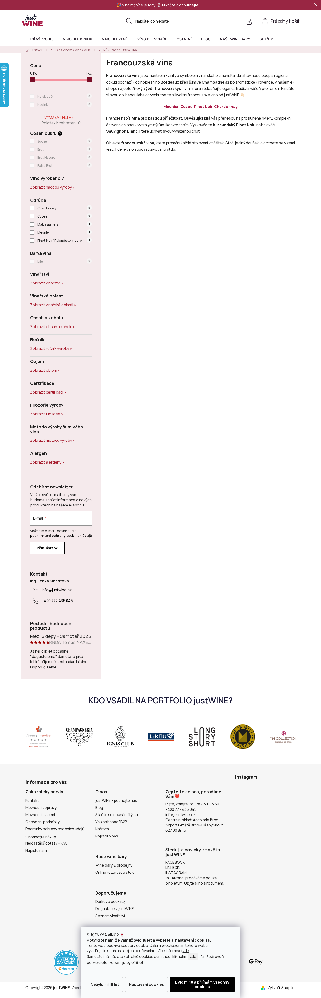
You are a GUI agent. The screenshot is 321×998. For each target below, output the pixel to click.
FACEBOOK (175, 862)
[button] (266, 39)
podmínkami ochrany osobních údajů (61, 535)
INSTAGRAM (176, 872)
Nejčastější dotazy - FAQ (46, 843)
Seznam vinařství (110, 916)
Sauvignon (116, 131)
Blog (99, 807)
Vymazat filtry (58, 117)
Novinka (63, 104)
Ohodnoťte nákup (40, 837)
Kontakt (32, 800)
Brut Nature (63, 157)
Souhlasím (202, 984)
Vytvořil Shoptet (282, 987)
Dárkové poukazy (110, 901)
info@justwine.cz (57, 589)
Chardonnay (63, 208)
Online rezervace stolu (114, 872)
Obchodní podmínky (42, 821)
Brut (63, 149)
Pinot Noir (203, 106)
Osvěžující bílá (197, 118)
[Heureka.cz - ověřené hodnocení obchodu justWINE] (66, 961)
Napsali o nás (106, 836)
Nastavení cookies (146, 984)
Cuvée (63, 216)
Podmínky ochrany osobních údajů (55, 828)
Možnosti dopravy (41, 807)
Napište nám (36, 850)
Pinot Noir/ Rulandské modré (63, 240)
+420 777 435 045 (57, 600)
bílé (63, 261)
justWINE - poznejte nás (116, 800)
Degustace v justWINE (114, 908)
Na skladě (63, 96)
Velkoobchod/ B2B (111, 821)
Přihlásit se (47, 548)
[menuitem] (39, 39)
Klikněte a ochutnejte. (181, 5)
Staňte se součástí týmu (116, 814)
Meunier (63, 232)
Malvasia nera (63, 224)
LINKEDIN (172, 867)
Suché (63, 141)
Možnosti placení (40, 814)
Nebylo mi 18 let (105, 984)
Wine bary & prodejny (113, 865)
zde (186, 950)
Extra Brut (63, 165)
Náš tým (102, 828)
